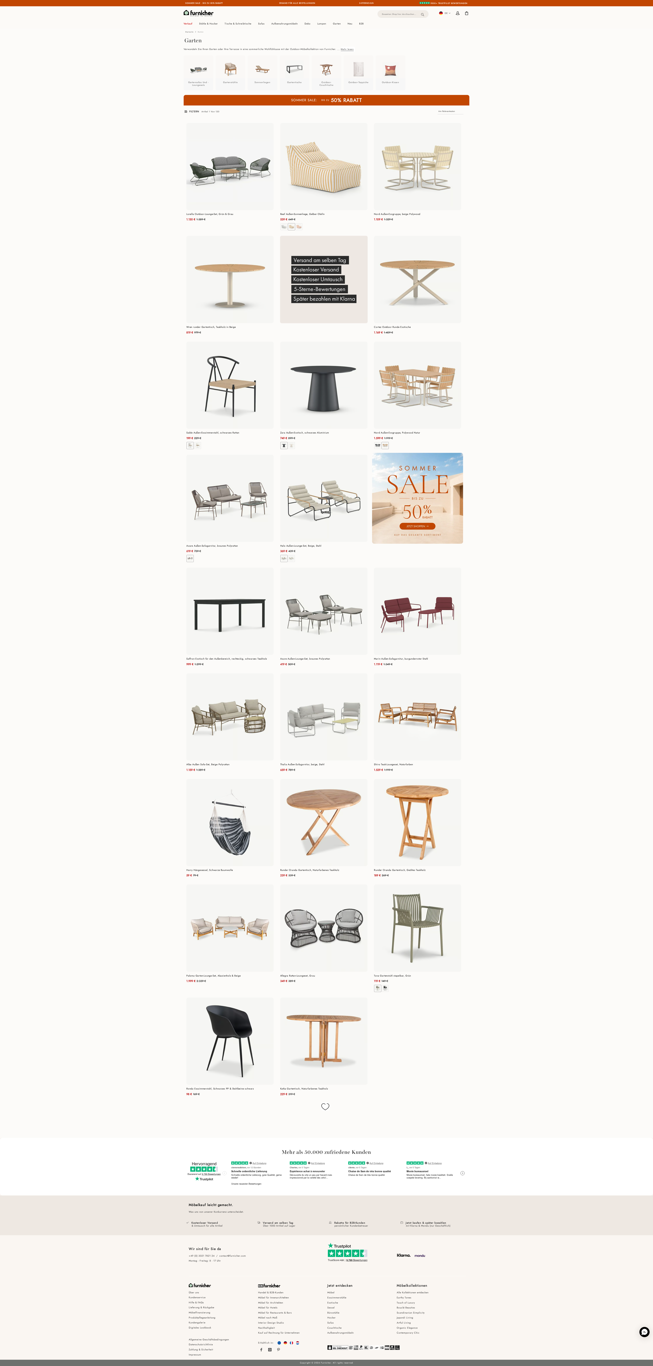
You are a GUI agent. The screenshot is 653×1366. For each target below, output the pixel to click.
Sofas (330, 1322)
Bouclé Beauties (406, 1307)
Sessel (331, 1307)
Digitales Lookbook (200, 1327)
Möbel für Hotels (268, 1307)
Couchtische (334, 1327)
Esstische (332, 1302)
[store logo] (198, 13)
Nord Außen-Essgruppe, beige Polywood (397, 214)
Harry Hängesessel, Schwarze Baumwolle (209, 870)
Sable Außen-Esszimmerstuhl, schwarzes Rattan (212, 432)
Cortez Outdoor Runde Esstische (392, 327)
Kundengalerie (197, 1322)
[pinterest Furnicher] (278, 1349)
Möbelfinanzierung (199, 1312)
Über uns (194, 1292)
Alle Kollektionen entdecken (413, 1292)
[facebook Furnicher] (261, 1349)
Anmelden (458, 13)
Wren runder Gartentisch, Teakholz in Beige (211, 327)
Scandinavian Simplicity (411, 1312)
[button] (445, 13)
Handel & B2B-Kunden (270, 1292)
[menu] (326, 23)
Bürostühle (333, 1312)
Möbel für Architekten (270, 1302)
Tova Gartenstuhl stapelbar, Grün (392, 975)
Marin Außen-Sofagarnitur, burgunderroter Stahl (401, 658)
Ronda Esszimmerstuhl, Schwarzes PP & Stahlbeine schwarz (220, 1088)
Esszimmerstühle (336, 1297)
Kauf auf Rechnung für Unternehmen (279, 1332)
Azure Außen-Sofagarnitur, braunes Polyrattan (212, 545)
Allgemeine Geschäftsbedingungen (209, 1339)
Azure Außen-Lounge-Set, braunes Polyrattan (305, 658)
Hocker (331, 1317)
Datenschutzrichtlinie (201, 1344)
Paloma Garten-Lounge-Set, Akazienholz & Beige (213, 975)
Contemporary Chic (408, 1332)
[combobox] (403, 14)
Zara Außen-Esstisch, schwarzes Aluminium (304, 432)
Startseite (189, 32)
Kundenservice (197, 1297)
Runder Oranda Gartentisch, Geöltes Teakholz (399, 870)
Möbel (330, 1292)
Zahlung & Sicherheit (201, 1349)
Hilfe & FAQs (196, 1302)
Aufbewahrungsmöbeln (340, 1332)
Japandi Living (405, 1317)
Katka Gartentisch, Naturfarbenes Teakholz (304, 1088)
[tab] (326, 23)
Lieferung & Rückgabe (201, 1307)
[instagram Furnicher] (270, 1349)
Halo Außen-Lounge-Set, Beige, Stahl (300, 545)
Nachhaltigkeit (266, 1327)
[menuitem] (190, 23)
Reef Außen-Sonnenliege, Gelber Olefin (302, 214)
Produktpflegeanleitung (202, 1317)
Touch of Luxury (406, 1302)
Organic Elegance (407, 1327)
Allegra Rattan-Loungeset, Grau (297, 975)
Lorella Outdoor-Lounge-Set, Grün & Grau (209, 214)
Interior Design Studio (271, 1322)
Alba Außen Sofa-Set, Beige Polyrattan (208, 764)
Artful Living (404, 1322)
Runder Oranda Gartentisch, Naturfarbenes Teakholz (309, 870)
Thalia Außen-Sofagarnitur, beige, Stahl (302, 764)
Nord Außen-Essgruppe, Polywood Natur (397, 432)
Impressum (195, 1354)
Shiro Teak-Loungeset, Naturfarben (393, 764)
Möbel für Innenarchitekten (273, 1297)
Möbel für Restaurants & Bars (275, 1312)
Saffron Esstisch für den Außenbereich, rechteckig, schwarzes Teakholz (226, 658)
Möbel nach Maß (267, 1317)
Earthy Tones (404, 1297)
